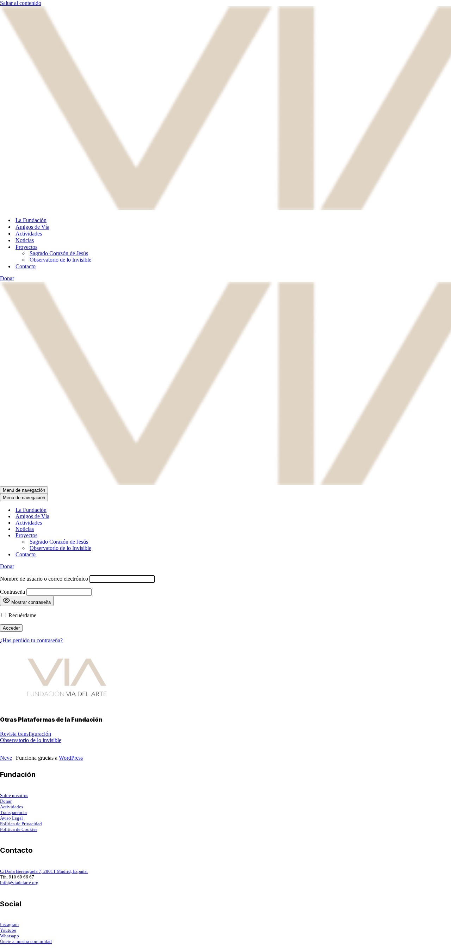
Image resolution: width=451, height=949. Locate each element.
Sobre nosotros (14, 795)
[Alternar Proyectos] (123, 536)
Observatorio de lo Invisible (60, 260)
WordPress (71, 758)
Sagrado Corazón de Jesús (59, 253)
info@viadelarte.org (19, 882)
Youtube (8, 930)
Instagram (9, 924)
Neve (6, 758)
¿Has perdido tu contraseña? (31, 640)
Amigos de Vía (32, 227)
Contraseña (12, 592)
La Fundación (31, 220)
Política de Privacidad (21, 823)
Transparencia (13, 812)
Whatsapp (9, 935)
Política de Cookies (18, 829)
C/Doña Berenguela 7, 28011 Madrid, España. (44, 871)
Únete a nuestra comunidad (26, 941)
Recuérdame (21, 615)
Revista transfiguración (25, 734)
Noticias (25, 240)
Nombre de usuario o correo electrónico (44, 579)
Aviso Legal (11, 818)
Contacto (26, 266)
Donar (7, 278)
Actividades (29, 234)
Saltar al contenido (20, 3)
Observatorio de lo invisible (30, 740)
